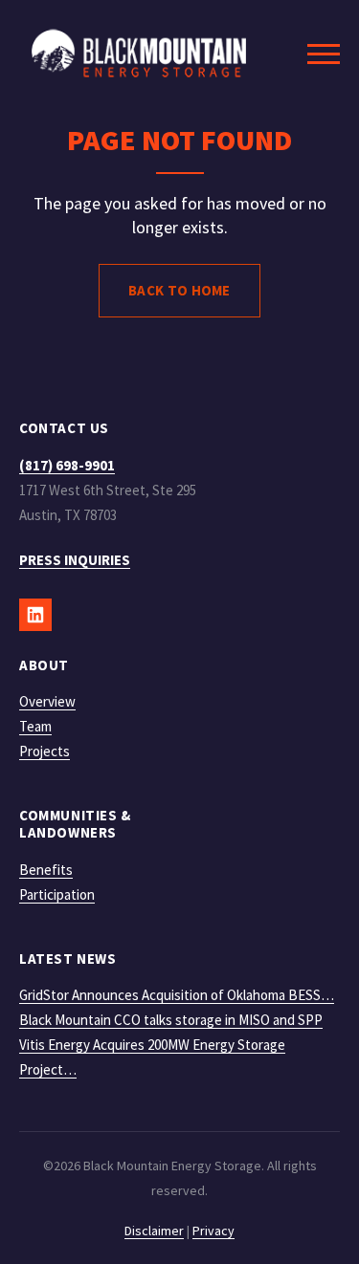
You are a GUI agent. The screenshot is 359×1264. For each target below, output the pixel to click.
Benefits (46, 870)
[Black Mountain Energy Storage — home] (138, 53)
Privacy (213, 1230)
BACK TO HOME (179, 290)
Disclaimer (154, 1230)
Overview (47, 701)
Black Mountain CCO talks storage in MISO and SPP (171, 1020)
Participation (57, 894)
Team (35, 726)
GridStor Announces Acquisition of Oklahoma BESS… (176, 995)
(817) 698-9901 (67, 465)
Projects (44, 751)
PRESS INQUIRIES (74, 560)
